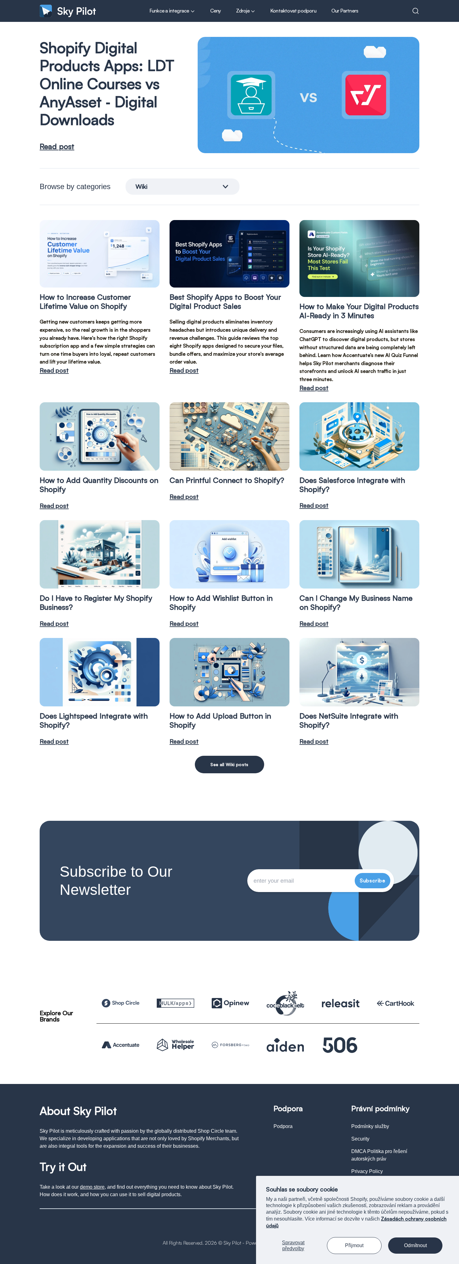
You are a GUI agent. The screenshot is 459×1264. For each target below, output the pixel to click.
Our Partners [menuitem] (344, 11)
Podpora (283, 1126)
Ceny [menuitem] (215, 11)
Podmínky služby (370, 1126)
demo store (92, 1187)
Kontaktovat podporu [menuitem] (293, 11)
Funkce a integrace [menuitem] (170, 11)
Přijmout (354, 1245)
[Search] (415, 11)
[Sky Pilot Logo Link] (68, 11)
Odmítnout (415, 1245)
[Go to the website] (120, 1003)
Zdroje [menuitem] (243, 11)
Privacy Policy (367, 1171)
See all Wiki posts (229, 764)
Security (360, 1138)
